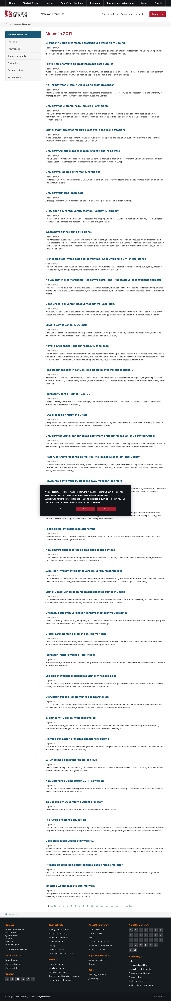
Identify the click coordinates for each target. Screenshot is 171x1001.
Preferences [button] (96, 502)
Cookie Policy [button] (110, 499)
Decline (85, 509)
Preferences (64, 509)
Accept (106, 509)
